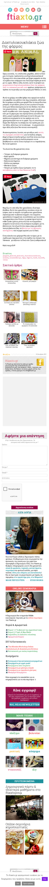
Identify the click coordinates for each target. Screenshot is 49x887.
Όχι (18, 883)
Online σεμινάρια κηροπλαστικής (18, 825)
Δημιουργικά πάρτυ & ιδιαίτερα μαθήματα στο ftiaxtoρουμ (23, 790)
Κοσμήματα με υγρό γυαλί (19, 663)
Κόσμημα (34, 751)
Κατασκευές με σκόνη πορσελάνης (23, 651)
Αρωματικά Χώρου (16, 637)
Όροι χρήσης (28, 883)
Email (4, 473)
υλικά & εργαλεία (13, 568)
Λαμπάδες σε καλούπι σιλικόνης (22, 635)
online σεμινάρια (35, 618)
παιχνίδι (41, 258)
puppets (6, 256)
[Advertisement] (24, 401)
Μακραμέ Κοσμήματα (17, 672)
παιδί (35, 258)
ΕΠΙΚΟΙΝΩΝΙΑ (36, 580)
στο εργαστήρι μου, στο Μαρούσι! (28, 577)
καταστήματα (35, 568)
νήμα (24, 258)
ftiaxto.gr (11, 361)
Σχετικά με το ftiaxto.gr (11, 2)
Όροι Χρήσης (40, 2)
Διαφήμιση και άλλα (28, 2)
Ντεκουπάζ (14, 769)
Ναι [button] (44, 879)
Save (9, 51)
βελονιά (13, 256)
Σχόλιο (4, 444)
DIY (34, 769)
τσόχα (5, 260)
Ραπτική (15, 751)
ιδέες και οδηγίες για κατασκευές (26, 573)
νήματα (29, 258)
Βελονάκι (34, 733)
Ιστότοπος (6, 478)
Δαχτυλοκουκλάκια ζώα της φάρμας (23, 44)
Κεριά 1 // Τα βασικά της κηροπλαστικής (25, 630)
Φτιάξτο (6, 354)
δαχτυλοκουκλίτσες (33, 256)
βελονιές (20, 256)
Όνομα (5, 467)
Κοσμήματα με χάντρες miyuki (21, 668)
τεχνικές (25, 568)
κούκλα (6, 258)
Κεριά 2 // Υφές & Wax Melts (19, 632)
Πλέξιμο (14, 733)
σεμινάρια (10, 570)
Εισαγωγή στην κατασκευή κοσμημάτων (25, 661)
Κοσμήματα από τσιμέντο (19, 666)
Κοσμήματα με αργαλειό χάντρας (22, 670)
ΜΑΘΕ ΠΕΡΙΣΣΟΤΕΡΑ (15, 580)
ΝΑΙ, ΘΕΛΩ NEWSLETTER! (24, 704)
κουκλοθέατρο (15, 258)
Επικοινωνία (24, 4)
